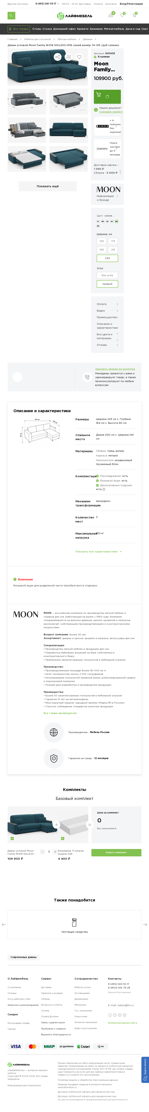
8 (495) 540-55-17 (46, 3)
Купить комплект (116, 852)
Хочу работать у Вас (19, 999)
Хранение (96, 28)
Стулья (47, 28)
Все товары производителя (60, 713)
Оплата (98, 4)
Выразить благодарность (56, 1034)
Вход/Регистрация (131, 4)
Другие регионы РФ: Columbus (20, 4)
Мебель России (99, 732)
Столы (36, 28)
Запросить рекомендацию (23, 1005)
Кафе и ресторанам (85, 1028)
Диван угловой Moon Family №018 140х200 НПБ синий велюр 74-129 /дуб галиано (21, 852)
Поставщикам (82, 993)
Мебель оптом (82, 987)
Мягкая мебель (114, 28)
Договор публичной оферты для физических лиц (86, 1092)
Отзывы (12, 993)
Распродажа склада (18, 1023)
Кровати (82, 28)
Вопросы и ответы (51, 1005)
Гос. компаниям (83, 1010)
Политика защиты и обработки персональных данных (88, 1080)
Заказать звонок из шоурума (115, 368)
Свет (144, 28)
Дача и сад (133, 28)
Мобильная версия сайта (122, 1023)
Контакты (111, 4)
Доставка (85, 4)
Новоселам (80, 1016)
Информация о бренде (105, 198)
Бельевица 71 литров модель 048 (71, 852)
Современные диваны (23, 957)
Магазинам (80, 1005)
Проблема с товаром (53, 1029)
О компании (14, 987)
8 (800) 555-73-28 (119, 987)
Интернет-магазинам (85, 1022)
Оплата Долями (49, 1016)
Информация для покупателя (24, 1085)
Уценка (12, 1029)
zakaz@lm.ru (125, 1005)
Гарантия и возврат (52, 993)
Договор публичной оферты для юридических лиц (93, 1098)
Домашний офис (64, 28)
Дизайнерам (81, 999)
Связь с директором (53, 1022)
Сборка (45, 999)
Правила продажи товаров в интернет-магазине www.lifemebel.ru (85, 1085)
